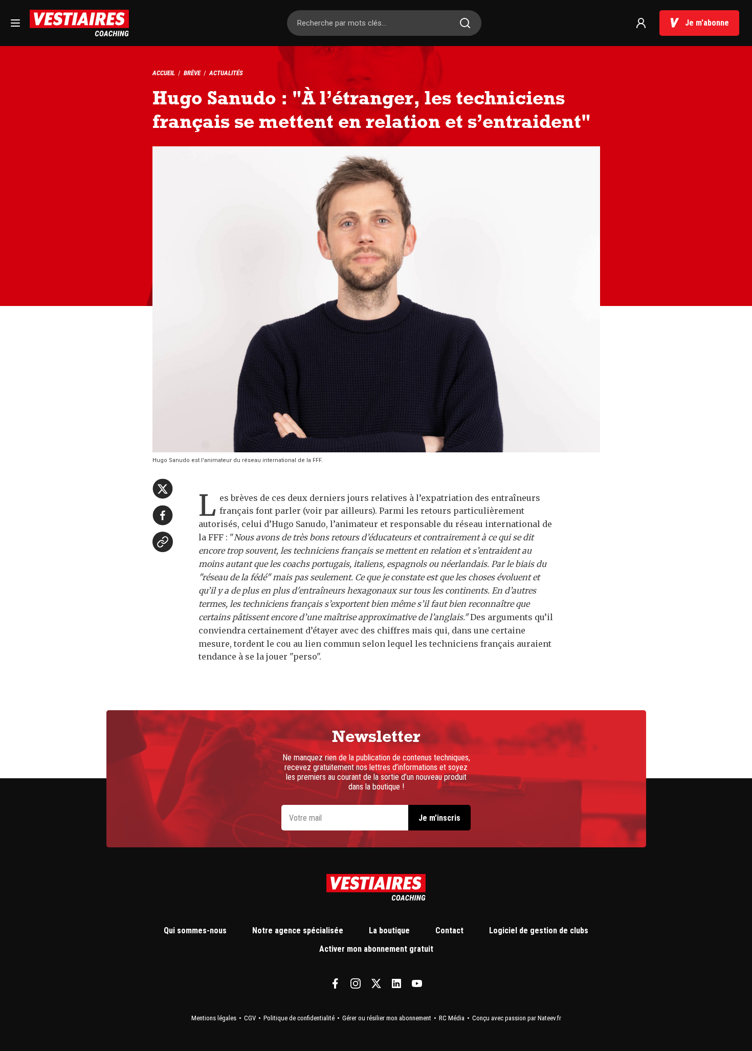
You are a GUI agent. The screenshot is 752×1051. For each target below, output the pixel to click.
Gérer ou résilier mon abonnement (386, 1018)
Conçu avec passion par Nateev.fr (516, 1018)
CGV (250, 1018)
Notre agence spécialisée (297, 930)
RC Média (452, 1018)
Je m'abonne (707, 23)
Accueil (163, 73)
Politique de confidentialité (299, 1018)
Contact (449, 930)
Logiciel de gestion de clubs (538, 930)
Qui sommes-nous (195, 930)
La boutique (389, 930)
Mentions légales (213, 1018)
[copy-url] (162, 542)
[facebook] (162, 515)
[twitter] (162, 488)
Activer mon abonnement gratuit (376, 949)
